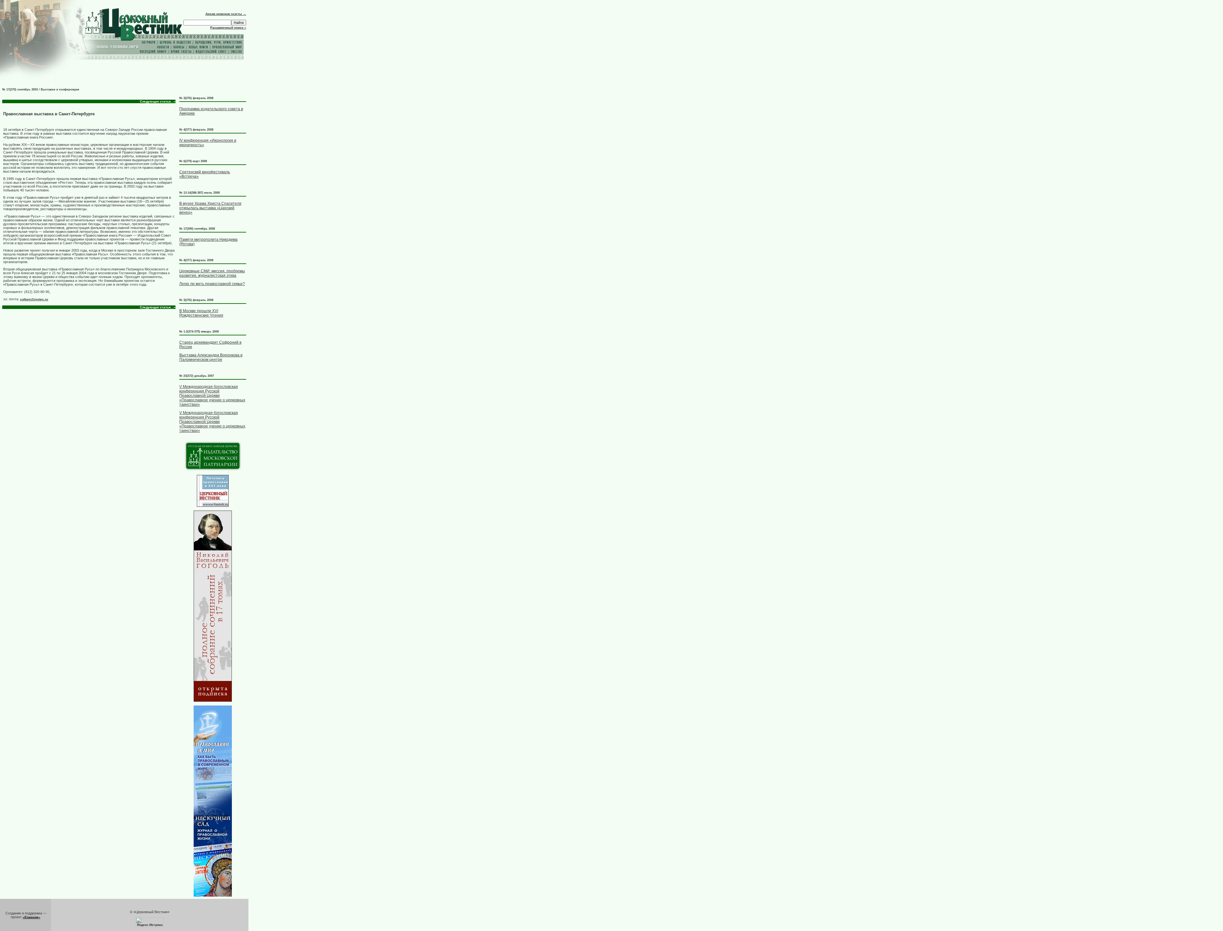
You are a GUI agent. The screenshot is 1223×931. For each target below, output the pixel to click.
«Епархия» (31, 917)
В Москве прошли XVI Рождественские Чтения (201, 313)
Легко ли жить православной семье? (212, 284)
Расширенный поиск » (228, 27)
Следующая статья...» (157, 101)
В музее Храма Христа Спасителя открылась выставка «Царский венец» (210, 208)
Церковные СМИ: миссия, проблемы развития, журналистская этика (212, 273)
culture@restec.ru (34, 299)
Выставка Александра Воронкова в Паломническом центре (210, 357)
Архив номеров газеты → (225, 14)
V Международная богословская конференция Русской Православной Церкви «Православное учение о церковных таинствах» (212, 395)
